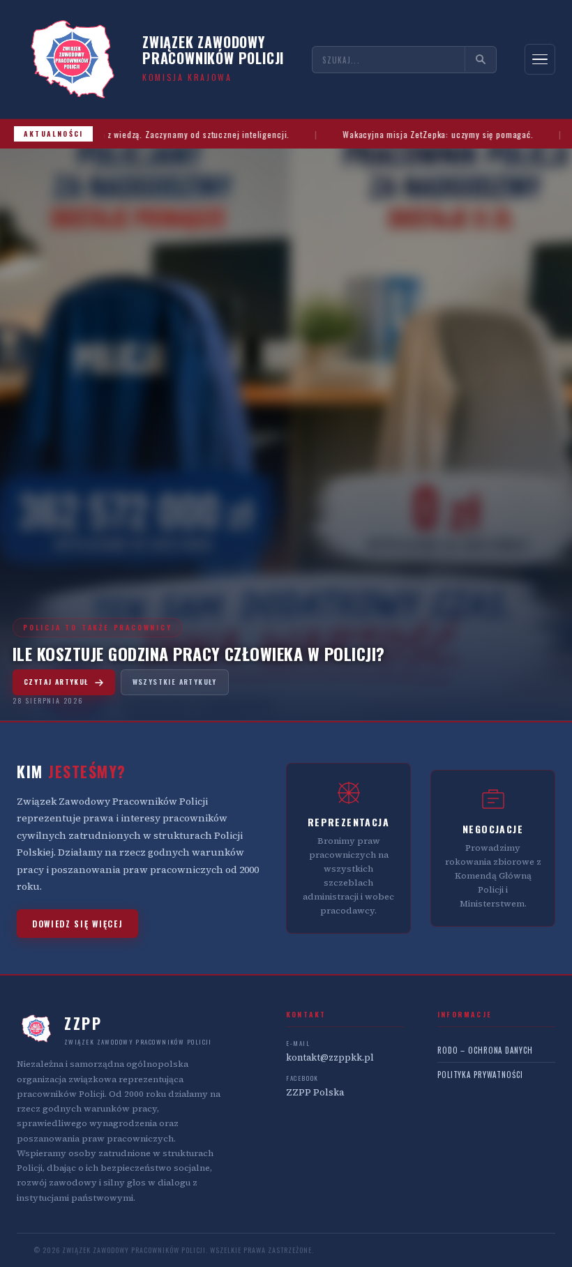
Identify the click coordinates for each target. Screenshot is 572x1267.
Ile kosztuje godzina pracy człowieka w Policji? (199, 653)
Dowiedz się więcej (77, 924)
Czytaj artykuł (56, 681)
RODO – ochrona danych (484, 1050)
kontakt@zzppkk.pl (330, 1057)
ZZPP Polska (315, 1092)
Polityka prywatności (480, 1074)
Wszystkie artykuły (175, 681)
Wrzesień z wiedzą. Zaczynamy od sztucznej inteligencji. (200, 134)
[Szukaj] (480, 59)
